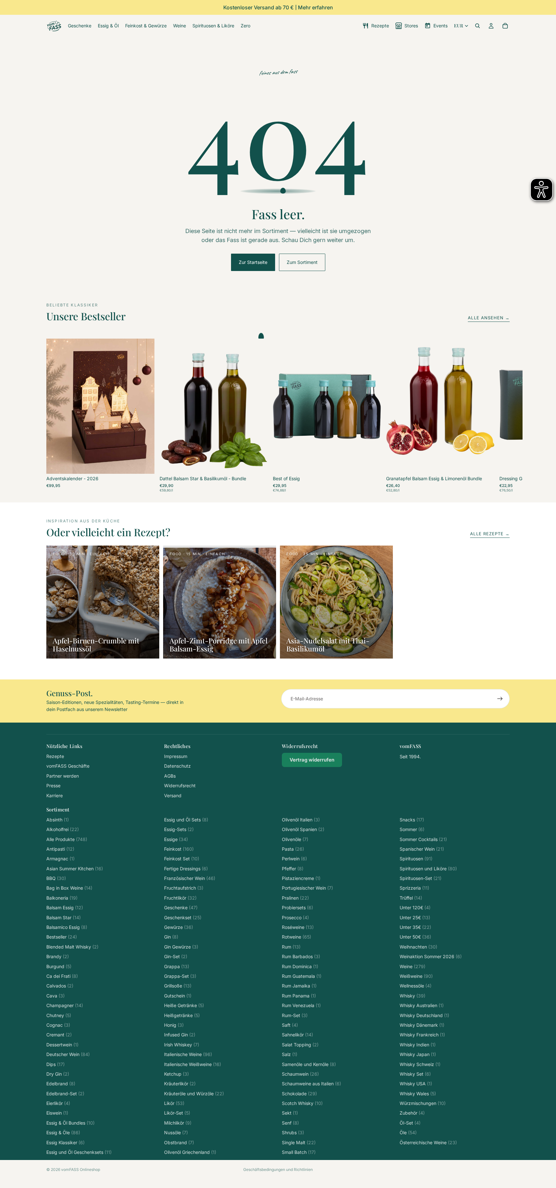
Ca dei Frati (62, 976)
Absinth (57, 819)
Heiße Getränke (184, 1005)
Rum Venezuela (301, 1005)
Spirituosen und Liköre (428, 868)
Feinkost (179, 849)
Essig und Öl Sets (186, 819)
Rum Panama (299, 995)
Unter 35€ (415, 927)
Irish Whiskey (181, 1044)
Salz (289, 1054)
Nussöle (176, 1132)
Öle (408, 1132)
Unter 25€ (415, 917)
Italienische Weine (188, 1054)
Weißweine (416, 976)
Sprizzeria (414, 888)
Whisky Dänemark (422, 1025)
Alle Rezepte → (490, 533)
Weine (412, 966)
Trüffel (411, 898)
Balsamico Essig (66, 927)
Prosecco (295, 917)
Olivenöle (295, 839)
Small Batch (299, 1152)
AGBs (170, 776)
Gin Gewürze (181, 946)
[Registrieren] (500, 699)
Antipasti (60, 849)
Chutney (58, 1015)
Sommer (412, 829)
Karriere (54, 795)
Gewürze (178, 927)
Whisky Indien (418, 1044)
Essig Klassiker (65, 1142)
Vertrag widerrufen (312, 760)
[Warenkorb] (505, 26)
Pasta (293, 849)
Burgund (58, 966)
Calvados (59, 985)
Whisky (412, 995)
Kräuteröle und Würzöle (194, 1093)
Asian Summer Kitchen (74, 868)
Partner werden (62, 776)
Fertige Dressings (186, 868)
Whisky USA (416, 1083)
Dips (55, 1064)
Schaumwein (300, 1074)
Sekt (290, 1113)
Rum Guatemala (301, 976)
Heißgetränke (182, 1015)
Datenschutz (177, 766)
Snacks (412, 819)
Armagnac (60, 858)
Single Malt (299, 1142)
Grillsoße (177, 985)
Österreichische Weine (428, 1142)
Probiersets (297, 907)
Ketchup (176, 1074)
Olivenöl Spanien (303, 829)
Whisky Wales (418, 1093)
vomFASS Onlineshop (80, 1169)
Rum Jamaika (299, 985)
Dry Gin (57, 1074)
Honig (174, 1025)
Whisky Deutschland (424, 1015)
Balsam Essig (64, 907)
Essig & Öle (63, 1132)
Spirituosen (416, 858)
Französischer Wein (189, 878)
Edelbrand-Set (65, 1093)
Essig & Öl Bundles (70, 1123)
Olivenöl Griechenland (190, 1152)
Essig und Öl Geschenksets (79, 1152)
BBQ (56, 878)
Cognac (58, 1025)
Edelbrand (60, 1083)
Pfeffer (292, 868)
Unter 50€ (415, 937)
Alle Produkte (66, 839)
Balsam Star (63, 917)
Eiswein (57, 1113)
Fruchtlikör (180, 898)
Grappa (176, 966)
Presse (53, 785)
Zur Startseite (253, 262)
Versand (172, 795)
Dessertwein (62, 1044)
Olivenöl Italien (301, 819)
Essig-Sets (179, 829)
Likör (174, 1103)
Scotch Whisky (302, 1103)
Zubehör (412, 1113)
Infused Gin (179, 1034)
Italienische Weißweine (192, 1064)
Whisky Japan (418, 1054)
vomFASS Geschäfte (67, 766)
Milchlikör (177, 1123)
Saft (290, 1025)
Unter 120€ (415, 907)
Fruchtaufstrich (183, 888)
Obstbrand (179, 1142)
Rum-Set (295, 1015)
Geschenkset (182, 917)
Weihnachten (418, 946)
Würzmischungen (423, 1103)
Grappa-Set (180, 976)
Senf (290, 1123)
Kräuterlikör (180, 1083)
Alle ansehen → (489, 317)
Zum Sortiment (302, 262)
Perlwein (294, 858)
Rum (291, 946)
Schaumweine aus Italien (311, 1083)
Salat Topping (300, 1044)
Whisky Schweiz (420, 1064)
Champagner (64, 1005)
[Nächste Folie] (503, 415)
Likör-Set (177, 1113)
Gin (171, 937)
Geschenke (181, 907)
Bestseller (61, 937)
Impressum (175, 756)
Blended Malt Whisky (72, 946)
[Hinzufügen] (144, 464)
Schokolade (299, 1093)
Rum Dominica (300, 966)
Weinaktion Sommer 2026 (431, 956)
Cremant (59, 1034)
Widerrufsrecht (180, 785)
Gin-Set (175, 956)
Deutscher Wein (68, 1054)
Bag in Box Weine (69, 888)
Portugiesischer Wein (307, 888)
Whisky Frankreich (422, 1034)
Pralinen (295, 898)
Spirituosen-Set (420, 878)
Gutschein (177, 995)
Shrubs (293, 1132)
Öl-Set (410, 1123)
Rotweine (296, 937)
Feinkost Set (181, 858)
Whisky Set (415, 1074)
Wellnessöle (415, 985)
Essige (176, 839)
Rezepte (55, 756)
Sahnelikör (297, 1034)
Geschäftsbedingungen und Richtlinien (278, 1169)
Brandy (57, 956)
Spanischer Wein (422, 849)
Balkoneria (62, 898)
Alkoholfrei (62, 829)
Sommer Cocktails (423, 839)
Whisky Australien (422, 1005)
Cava (55, 995)
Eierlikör (58, 1103)
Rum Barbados (301, 956)
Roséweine (298, 927)
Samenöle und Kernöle (309, 1064)
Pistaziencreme (301, 878)
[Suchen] (477, 26)
